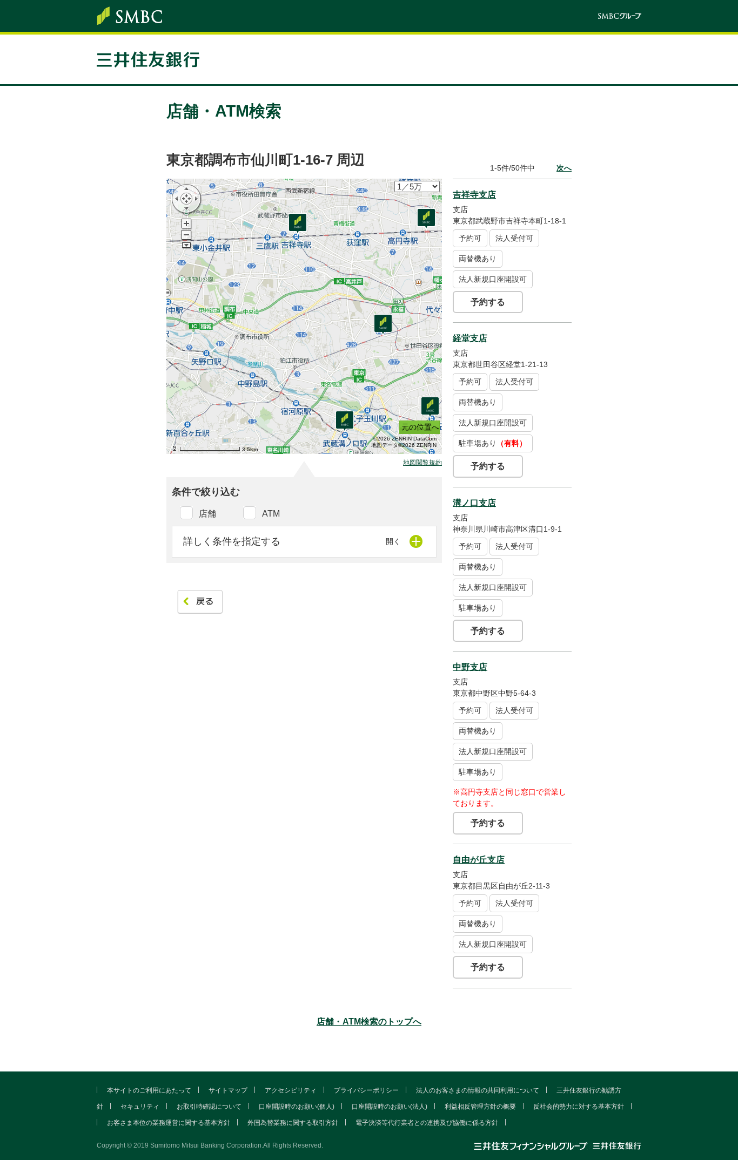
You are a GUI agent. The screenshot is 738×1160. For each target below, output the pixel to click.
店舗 (207, 513)
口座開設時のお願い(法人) (389, 1106)
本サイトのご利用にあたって (149, 1090)
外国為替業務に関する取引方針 (292, 1123)
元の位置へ (420, 427)
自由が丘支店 (479, 859)
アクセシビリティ (291, 1090)
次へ (564, 168)
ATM (271, 513)
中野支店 (470, 666)
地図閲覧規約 (422, 462)
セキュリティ (139, 1106)
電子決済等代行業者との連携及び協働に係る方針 (426, 1123)
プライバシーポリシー (366, 1090)
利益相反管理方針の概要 (480, 1106)
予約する (488, 302)
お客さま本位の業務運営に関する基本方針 (168, 1123)
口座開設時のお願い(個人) (296, 1106)
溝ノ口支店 (474, 502)
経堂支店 (470, 338)
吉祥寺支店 (474, 194)
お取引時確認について (209, 1106)
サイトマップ (228, 1090)
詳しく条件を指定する (231, 541)
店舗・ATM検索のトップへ (369, 1021)
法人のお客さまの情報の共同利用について (477, 1090)
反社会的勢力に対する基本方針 (578, 1106)
